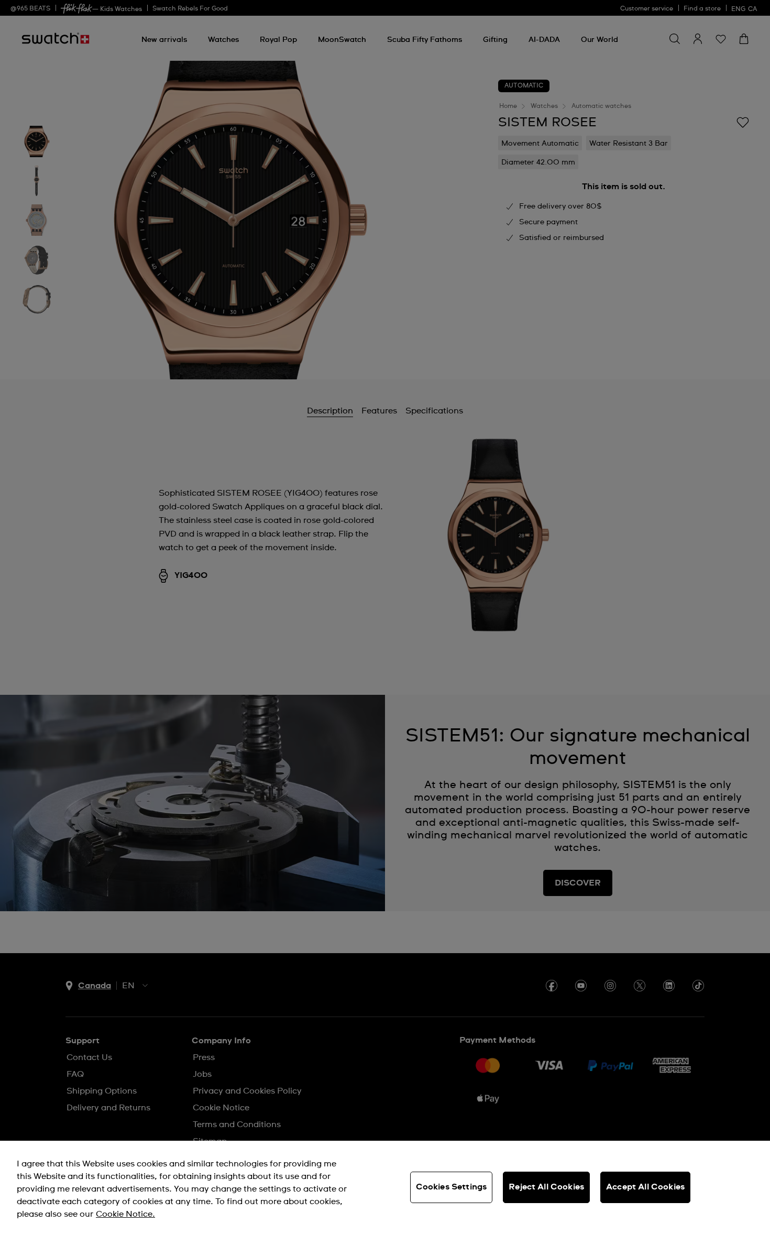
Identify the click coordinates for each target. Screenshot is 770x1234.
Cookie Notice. (125, 1214)
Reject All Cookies (546, 1187)
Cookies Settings (451, 1187)
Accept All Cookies (645, 1187)
